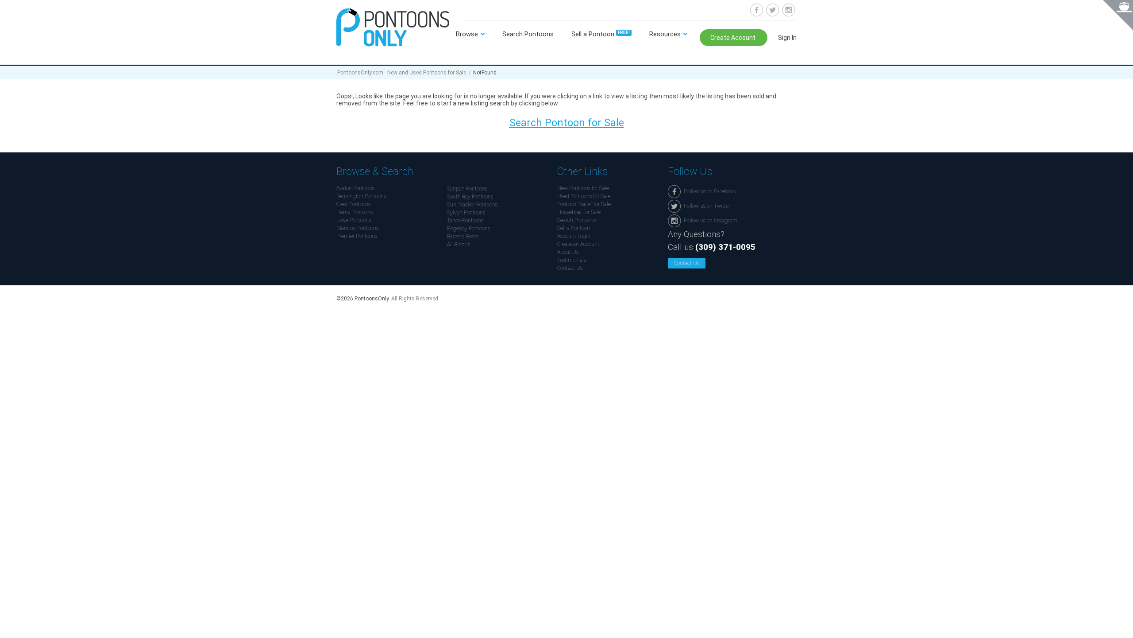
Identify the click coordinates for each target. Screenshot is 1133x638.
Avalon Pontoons (355, 188)
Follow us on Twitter (772, 10)
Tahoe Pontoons (465, 221)
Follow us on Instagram (788, 10)
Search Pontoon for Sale (566, 123)
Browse (467, 34)
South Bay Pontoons (470, 197)
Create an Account (578, 244)
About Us (567, 252)
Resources (665, 34)
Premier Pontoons (356, 236)
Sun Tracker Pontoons (472, 205)
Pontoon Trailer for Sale (584, 204)
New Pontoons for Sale (583, 188)
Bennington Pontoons (361, 196)
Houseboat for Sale (579, 212)
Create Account (733, 37)
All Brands (458, 244)
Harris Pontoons (354, 212)
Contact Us (569, 268)
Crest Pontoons (353, 204)
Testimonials (571, 260)
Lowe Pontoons (353, 220)
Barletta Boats (462, 236)
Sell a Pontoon (600, 34)
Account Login (573, 236)
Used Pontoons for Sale (583, 196)
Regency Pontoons (468, 229)
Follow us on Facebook (756, 10)
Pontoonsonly (392, 27)
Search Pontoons (528, 34)
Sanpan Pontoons (467, 189)
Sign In (787, 37)
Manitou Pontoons (357, 228)
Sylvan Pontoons (466, 213)
